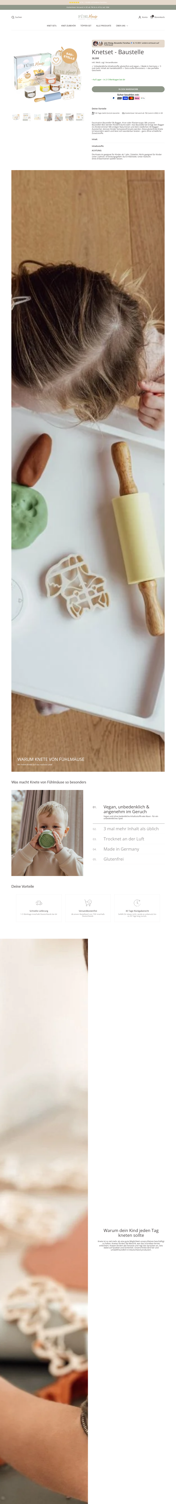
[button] (16, 17)
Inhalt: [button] (95, 139)
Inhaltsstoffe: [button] (98, 146)
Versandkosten (111, 62)
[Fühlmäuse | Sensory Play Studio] (88, 17)
